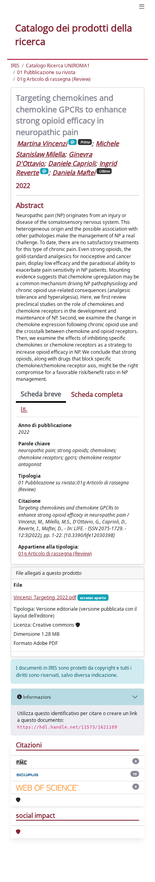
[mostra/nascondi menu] (141, 7)
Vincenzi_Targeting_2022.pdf (45, 597)
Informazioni (36, 697)
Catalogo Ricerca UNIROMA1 (58, 65)
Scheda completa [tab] (97, 394)
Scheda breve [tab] (41, 394)
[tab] (24, 409)
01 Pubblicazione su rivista (46, 72)
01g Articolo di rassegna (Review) (54, 79)
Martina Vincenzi (42, 143)
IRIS (15, 65)
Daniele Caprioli (71, 163)
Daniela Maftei (73, 172)
